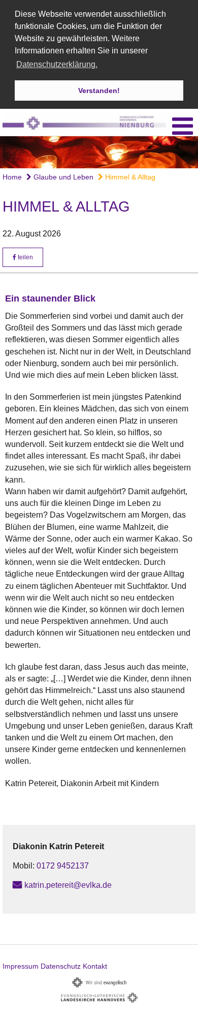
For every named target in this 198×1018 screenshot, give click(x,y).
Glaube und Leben (62, 177)
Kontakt (95, 966)
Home (12, 177)
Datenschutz (61, 966)
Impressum (21, 966)
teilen (24, 257)
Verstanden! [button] (99, 90)
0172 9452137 (63, 865)
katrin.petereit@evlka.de (68, 885)
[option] (99, 152)
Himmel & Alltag (129, 177)
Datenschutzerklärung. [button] (56, 64)
